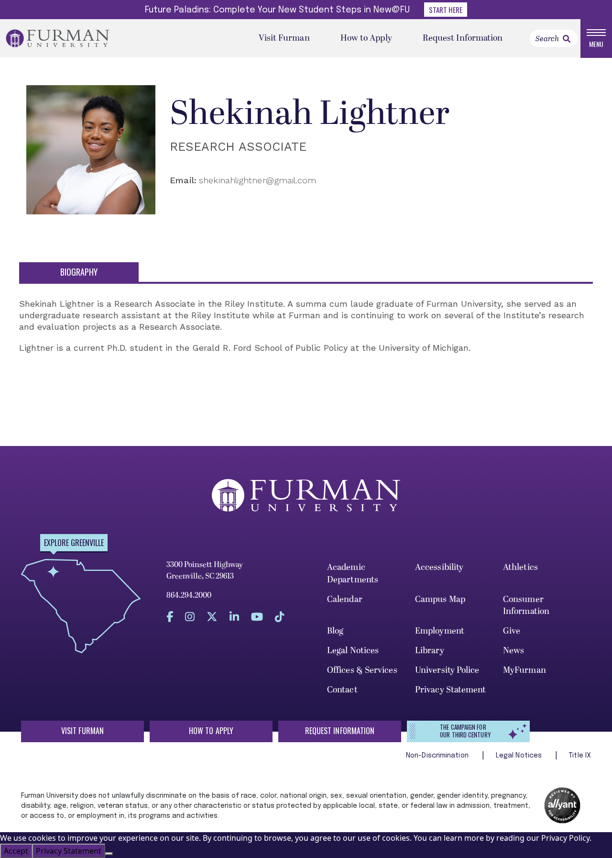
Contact (342, 689)
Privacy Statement (450, 689)
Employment (439, 630)
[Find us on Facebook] (169, 617)
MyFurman (524, 670)
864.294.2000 (188, 595)
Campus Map (440, 599)
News (513, 650)
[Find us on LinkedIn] (234, 617)
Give (511, 630)
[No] (109, 853)
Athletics (520, 567)
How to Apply (366, 38)
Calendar (344, 599)
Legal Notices (353, 650)
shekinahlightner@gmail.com (257, 180)
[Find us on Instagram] (190, 617)
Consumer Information (526, 605)
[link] (566, 39)
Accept (16, 851)
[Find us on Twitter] (212, 617)
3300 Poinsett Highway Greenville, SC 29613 (204, 570)
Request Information (463, 38)
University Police (447, 670)
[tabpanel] (306, 330)
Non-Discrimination (438, 755)
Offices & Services (362, 670)
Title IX (580, 755)
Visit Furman (284, 38)
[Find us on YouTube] (257, 617)
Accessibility (439, 567)
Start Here (445, 9)
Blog (335, 630)
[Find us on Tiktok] (279, 617)
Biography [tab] (79, 272)
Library (429, 650)
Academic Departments (352, 573)
